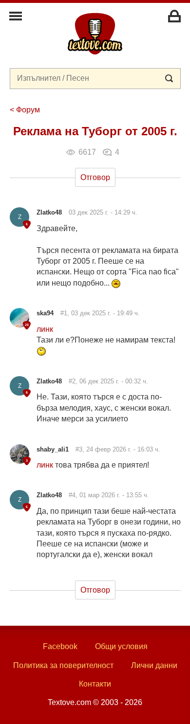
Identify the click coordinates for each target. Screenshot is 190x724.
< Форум (25, 110)
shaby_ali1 (53, 449)
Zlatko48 (49, 212)
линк (45, 329)
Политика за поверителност (63, 665)
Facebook (60, 646)
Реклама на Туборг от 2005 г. (95, 131)
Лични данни (154, 665)
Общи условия (121, 646)
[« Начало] (95, 33)
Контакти (95, 684)
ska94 (45, 313)
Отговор (95, 177)
